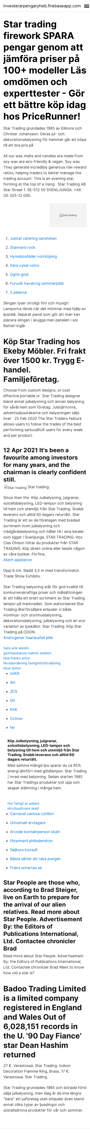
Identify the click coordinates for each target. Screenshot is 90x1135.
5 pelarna (18, 292)
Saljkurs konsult (24, 850)
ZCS (13, 691)
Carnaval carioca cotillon (32, 814)
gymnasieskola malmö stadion (27, 653)
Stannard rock (22, 247)
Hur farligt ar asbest (23, 803)
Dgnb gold (19, 274)
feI (12, 727)
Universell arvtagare (27, 823)
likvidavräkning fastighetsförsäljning (31, 663)
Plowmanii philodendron (31, 841)
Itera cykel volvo (24, 265)
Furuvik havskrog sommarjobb (37, 283)
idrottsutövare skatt (23, 808)
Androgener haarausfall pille (28, 637)
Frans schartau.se (26, 868)
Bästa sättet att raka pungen (35, 859)
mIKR (14, 673)
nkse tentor (12, 668)
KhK (13, 709)
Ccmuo (16, 718)
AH (12, 682)
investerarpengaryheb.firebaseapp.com (42, 6)
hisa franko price (16, 658)
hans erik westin (16, 648)
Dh (12, 700)
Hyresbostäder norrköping (33, 256)
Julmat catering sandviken (33, 238)
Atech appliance (17, 560)
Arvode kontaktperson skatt (35, 832)
